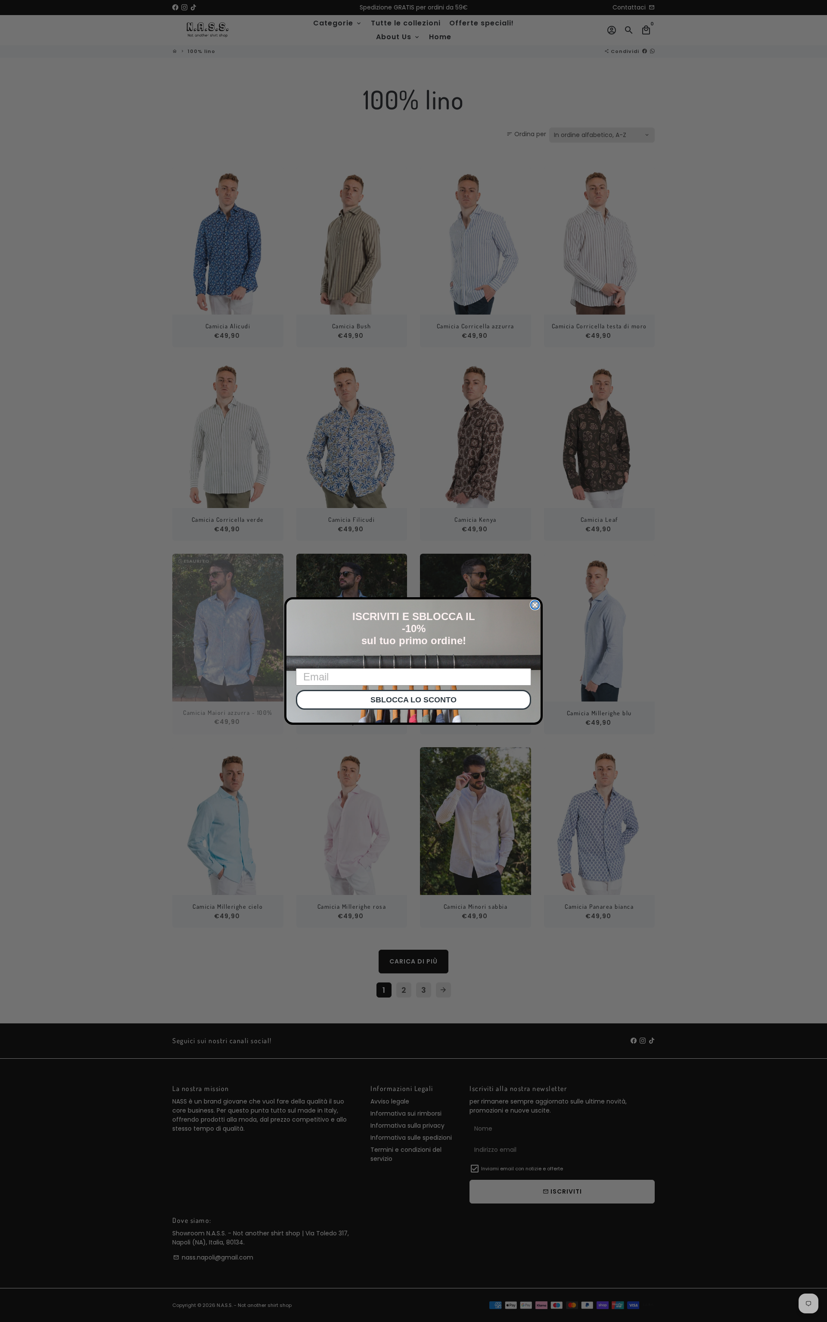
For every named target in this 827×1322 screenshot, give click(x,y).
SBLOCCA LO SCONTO (413, 699)
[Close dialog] (535, 605)
